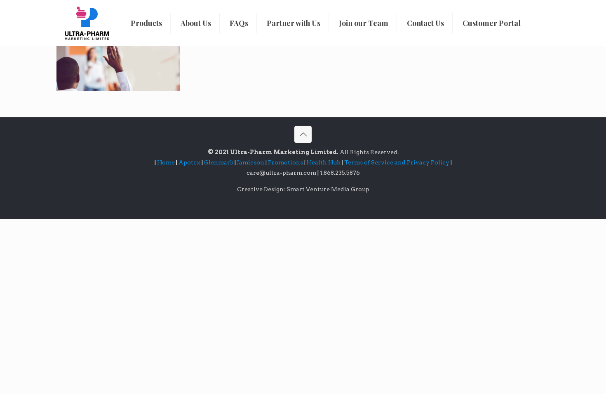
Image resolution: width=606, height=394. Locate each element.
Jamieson (251, 162)
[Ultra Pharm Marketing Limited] (87, 23)
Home (166, 162)
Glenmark (219, 162)
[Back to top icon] (303, 134)
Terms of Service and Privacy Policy (397, 162)
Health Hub (324, 162)
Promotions (286, 162)
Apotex (191, 162)
